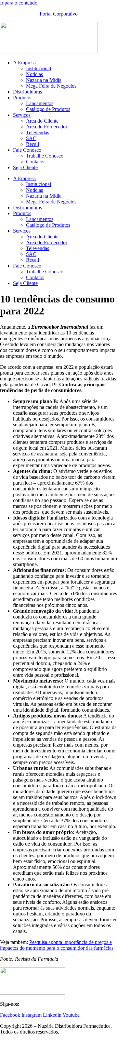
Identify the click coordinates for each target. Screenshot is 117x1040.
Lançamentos (39, 103)
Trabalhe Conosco (44, 156)
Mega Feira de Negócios (51, 86)
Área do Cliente (42, 121)
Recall (32, 144)
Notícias (34, 74)
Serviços (22, 115)
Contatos (35, 161)
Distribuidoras (27, 91)
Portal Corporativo (59, 13)
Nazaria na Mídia (43, 80)
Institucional (38, 68)
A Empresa (24, 62)
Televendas (37, 132)
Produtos (22, 97)
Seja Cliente (25, 167)
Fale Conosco (27, 150)
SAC (31, 138)
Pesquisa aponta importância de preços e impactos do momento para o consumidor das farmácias (56, 945)
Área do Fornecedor (46, 126)
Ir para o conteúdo (18, 2)
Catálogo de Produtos (48, 109)
